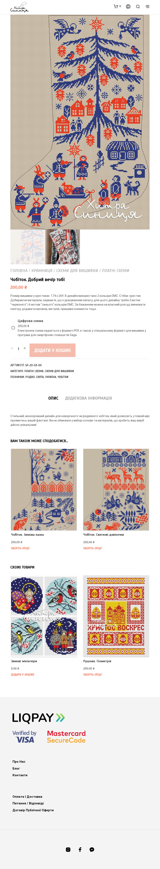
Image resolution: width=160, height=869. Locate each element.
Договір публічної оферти (33, 810)
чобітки (63, 377)
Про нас (18, 762)
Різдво (30, 377)
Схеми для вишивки (77, 270)
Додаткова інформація (88, 398)
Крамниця (41, 270)
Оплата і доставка (27, 797)
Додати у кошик (52, 350)
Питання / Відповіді (28, 803)
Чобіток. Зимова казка (27, 535)
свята (40, 377)
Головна (19, 270)
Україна (50, 377)
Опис (53, 398)
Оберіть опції (20, 548)
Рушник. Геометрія (97, 661)
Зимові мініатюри (24, 661)
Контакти (20, 775)
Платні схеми (115, 270)
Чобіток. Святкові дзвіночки (103, 535)
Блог (16, 768)
